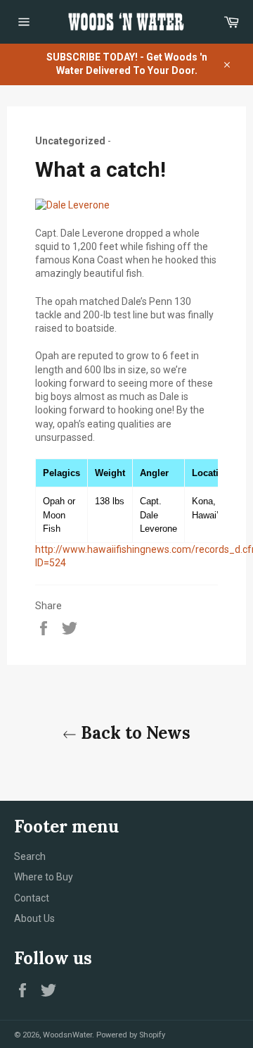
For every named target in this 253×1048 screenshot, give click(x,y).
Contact (31, 898)
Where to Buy (43, 876)
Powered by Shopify (130, 1035)
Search (30, 856)
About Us (34, 918)
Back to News (133, 733)
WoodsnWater (67, 1035)
